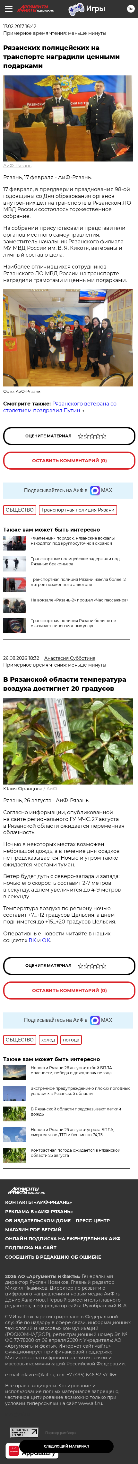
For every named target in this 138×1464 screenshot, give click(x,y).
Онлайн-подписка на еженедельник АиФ (62, 1239)
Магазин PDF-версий (33, 1230)
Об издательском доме (38, 1221)
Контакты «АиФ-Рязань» (38, 1202)
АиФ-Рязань (17, 166)
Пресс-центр (93, 1221)
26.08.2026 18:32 (21, 658)
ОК (46, 940)
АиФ (52, 789)
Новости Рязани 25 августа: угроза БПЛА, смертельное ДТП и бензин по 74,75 (72, 1132)
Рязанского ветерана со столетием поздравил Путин (59, 407)
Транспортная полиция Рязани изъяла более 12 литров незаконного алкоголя (78, 582)
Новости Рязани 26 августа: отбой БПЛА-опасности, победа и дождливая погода (72, 1070)
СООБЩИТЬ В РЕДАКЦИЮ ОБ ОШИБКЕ (53, 1257)
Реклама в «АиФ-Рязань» (39, 1212)
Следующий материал (66, 1446)
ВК (32, 940)
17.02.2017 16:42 (19, 26)
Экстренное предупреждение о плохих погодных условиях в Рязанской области (80, 1091)
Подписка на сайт (30, 1248)
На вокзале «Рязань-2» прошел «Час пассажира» (79, 600)
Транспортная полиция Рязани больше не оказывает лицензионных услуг (73, 623)
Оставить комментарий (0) (69, 461)
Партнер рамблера (60, 1433)
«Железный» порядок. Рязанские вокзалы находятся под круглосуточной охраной (73, 541)
